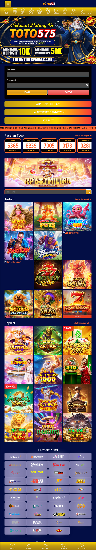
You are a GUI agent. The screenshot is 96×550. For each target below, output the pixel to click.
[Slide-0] (41, 60)
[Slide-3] (55, 60)
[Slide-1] (46, 60)
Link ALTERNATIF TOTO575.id (48, 112)
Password (11, 80)
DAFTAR (68, 92)
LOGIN (27, 92)
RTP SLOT (48, 120)
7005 (31, 145)
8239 (13, 145)
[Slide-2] (50, 60)
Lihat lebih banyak (82, 135)
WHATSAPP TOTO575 (48, 104)
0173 (49, 145)
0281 (67, 145)
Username (11, 69)
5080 (85, 145)
